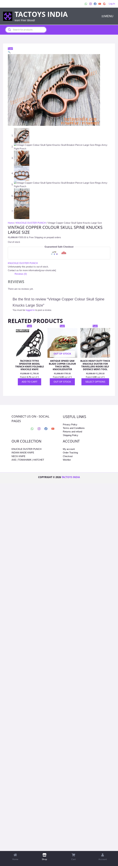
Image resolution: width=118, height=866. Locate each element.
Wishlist (67, 460)
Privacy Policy (70, 424)
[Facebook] (95, 3)
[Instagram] (90, 3)
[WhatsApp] (86, 3)
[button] (9, 52)
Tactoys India (41, 14)
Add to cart (29, 382)
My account (69, 449)
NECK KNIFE (18, 456)
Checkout (68, 456)
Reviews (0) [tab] (21, 274)
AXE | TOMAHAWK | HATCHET (28, 460)
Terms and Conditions (74, 428)
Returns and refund (72, 431)
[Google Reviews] (104, 3)
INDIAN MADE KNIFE (23, 452)
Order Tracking (70, 452)
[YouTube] (99, 3)
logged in (30, 310)
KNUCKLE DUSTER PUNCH (31, 223)
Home (11, 223)
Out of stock (62, 382)
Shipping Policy (70, 435)
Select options (95, 382)
